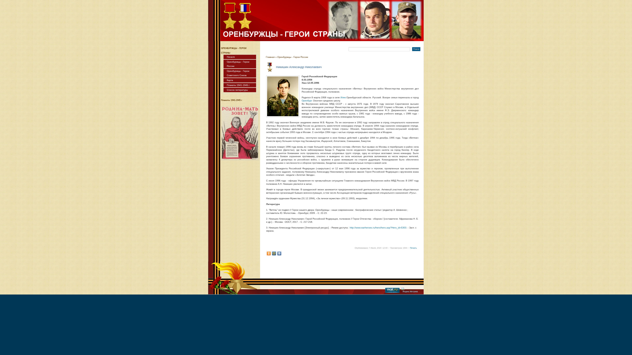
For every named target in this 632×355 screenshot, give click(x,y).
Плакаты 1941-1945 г (238, 85)
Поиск (416, 49)
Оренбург (307, 100)
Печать (413, 248)
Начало (231, 57)
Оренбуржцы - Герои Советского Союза (238, 73)
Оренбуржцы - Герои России (238, 64)
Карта (230, 80)
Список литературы (237, 90)
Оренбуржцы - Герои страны (231, 7)
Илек (343, 97)
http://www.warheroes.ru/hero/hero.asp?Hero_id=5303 (378, 227)
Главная (270, 57)
